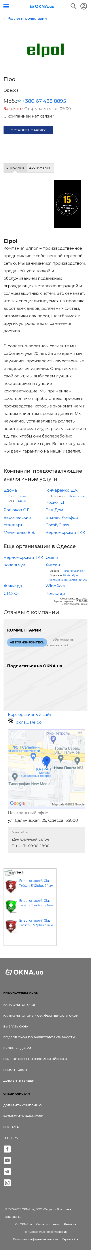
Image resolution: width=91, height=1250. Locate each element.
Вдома (10, 490)
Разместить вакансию (23, 1116)
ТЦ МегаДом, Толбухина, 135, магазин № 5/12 (68, 577)
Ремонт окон (15, 1069)
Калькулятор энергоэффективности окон (40, 1015)
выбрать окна (15, 1026)
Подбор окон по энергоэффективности (39, 1037)
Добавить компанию (22, 1105)
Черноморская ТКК (65, 532)
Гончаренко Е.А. (62, 490)
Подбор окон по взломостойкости (35, 1059)
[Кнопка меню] (6, 6)
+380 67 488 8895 (44, 101)
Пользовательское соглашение (45, 1231)
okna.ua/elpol (29, 722)
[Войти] (84, 6)
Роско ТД (55, 502)
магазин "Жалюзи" (74, 570)
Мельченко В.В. (19, 532)
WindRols (55, 586)
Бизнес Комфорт (63, 517)
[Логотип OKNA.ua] (42, 6)
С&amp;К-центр (77, 496)
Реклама (11, 1127)
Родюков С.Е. (17, 510)
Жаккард (13, 586)
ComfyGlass (57, 525)
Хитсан (53, 565)
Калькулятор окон (19, 1004)
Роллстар (55, 593)
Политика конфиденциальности (35, 1239)
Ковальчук (14, 565)
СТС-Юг (12, 593)
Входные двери (17, 1048)
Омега (52, 557)
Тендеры (11, 1138)
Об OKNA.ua (23, 1224)
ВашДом (54, 510)
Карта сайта (70, 1239)
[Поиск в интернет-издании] (74, 6)
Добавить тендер (18, 1080)
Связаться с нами (48, 1224)
